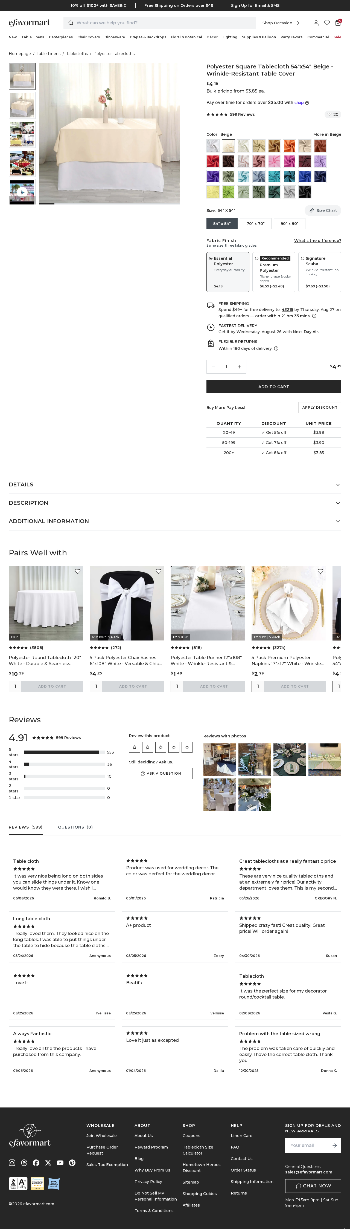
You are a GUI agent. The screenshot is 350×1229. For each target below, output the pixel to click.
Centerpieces (61, 37)
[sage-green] (243, 191)
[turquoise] (274, 176)
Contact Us (242, 1158)
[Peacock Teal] (289, 176)
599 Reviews (242, 114)
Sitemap (191, 1182)
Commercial (318, 37)
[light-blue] (243, 176)
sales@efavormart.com (308, 1172)
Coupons (191, 1135)
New (13, 37)
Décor (212, 37)
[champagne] (259, 145)
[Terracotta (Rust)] (320, 145)
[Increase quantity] (239, 366)
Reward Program (151, 1147)
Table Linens (32, 37)
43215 (287, 309)
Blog (139, 1158)
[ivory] (243, 145)
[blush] (243, 161)
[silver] (289, 191)
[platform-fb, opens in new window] (36, 1162)
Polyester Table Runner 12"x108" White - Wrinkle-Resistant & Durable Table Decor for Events (206, 661)
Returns (239, 1193)
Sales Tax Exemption (107, 1164)
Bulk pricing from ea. (235, 91)
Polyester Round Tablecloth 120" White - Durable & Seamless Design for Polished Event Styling (45, 661)
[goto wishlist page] (327, 23)
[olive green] (259, 191)
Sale (337, 37)
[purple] (213, 176)
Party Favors (291, 37)
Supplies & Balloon (259, 37)
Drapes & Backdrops (148, 37)
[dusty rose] (259, 161)
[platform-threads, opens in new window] (24, 1162)
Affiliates (191, 1205)
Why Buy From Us (152, 1170)
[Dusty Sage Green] (228, 176)
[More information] (314, 315)
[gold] (274, 145)
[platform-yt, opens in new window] (60, 1162)
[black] (304, 191)
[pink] (274, 161)
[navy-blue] (320, 176)
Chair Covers (88, 37)
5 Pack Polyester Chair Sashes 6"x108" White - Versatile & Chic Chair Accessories (124, 661)
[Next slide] (22, 200)
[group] (22, 76)
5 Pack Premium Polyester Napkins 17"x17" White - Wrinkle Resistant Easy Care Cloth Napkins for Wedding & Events (286, 661)
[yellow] (213, 191)
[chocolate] (228, 161)
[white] (213, 145)
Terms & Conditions (154, 1210)
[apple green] (228, 191)
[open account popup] (316, 23)
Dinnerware (114, 37)
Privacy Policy (148, 1181)
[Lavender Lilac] (320, 161)
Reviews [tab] (26, 827)
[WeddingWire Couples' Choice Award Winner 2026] (37, 1183)
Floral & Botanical (186, 37)
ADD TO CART (273, 386)
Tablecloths (77, 53)
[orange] (289, 145)
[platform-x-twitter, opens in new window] (48, 1162)
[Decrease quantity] (213, 366)
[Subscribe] (334, 1145)
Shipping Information (252, 1181)
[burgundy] (304, 161)
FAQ (235, 1147)
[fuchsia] (289, 161)
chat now (317, 1185)
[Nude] (304, 145)
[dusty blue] (259, 176)
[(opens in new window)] (18, 1183)
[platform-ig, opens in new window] (12, 1162)
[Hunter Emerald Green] (274, 191)
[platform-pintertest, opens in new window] (72, 1162)
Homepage (20, 53)
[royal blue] (304, 176)
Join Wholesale (101, 1135)
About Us (144, 1135)
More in (327, 134)
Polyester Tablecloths (114, 53)
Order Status (243, 1170)
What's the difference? (317, 240)
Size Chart (327, 210)
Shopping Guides (200, 1193)
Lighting (230, 37)
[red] (213, 161)
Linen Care (241, 1135)
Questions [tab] (75, 827)
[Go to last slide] (22, 67)
